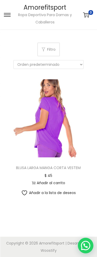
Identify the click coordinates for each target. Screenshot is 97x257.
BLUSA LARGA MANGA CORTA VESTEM (48, 167)
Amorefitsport (45, 7)
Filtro (51, 49)
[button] (85, 245)
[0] (86, 15)
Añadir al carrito (51, 182)
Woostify (49, 250)
